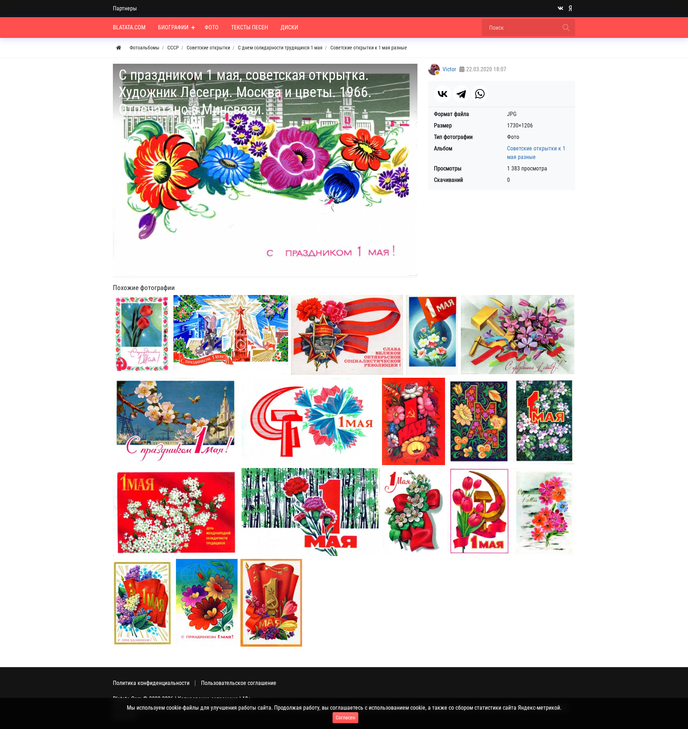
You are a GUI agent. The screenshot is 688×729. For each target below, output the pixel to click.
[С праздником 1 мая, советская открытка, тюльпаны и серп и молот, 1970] (142, 335)
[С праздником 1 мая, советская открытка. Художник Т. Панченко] (517, 334)
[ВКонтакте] (442, 93)
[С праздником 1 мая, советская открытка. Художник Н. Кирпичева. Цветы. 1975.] (543, 511)
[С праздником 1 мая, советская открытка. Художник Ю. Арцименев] (413, 421)
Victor (449, 69)
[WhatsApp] (479, 93)
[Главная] (118, 47)
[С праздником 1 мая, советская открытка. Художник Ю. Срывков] (176, 512)
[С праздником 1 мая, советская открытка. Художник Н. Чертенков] (176, 421)
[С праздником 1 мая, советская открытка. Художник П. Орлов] (311, 512)
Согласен (345, 717)
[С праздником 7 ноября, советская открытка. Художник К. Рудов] (347, 335)
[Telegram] (461, 93)
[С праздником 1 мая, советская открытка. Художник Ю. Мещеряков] (310, 421)
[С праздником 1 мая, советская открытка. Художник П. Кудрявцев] (432, 335)
